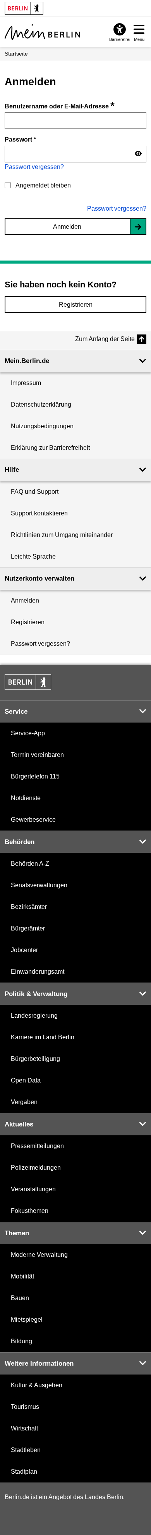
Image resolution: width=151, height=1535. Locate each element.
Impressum (26, 383)
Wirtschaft (24, 1428)
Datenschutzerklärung (41, 404)
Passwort (20, 139)
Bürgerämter (28, 928)
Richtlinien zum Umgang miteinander (62, 535)
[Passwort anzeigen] (138, 153)
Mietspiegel (27, 1319)
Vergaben (24, 1102)
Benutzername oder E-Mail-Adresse (60, 106)
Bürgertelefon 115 (35, 776)
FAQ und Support (34, 491)
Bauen (20, 1298)
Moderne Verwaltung (39, 1254)
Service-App (28, 733)
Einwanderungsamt (37, 971)
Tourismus (25, 1406)
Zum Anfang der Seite (105, 339)
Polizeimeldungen (36, 1167)
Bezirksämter (29, 906)
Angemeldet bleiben (43, 185)
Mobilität (22, 1276)
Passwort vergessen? (34, 167)
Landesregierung (34, 1015)
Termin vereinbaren (37, 754)
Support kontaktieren (39, 513)
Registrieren (76, 304)
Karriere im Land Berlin (42, 1037)
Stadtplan (24, 1471)
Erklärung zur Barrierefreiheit (50, 447)
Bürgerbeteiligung (35, 1058)
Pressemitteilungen (37, 1146)
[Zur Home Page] (42, 32)
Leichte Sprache (33, 556)
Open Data (26, 1080)
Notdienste (26, 798)
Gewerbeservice (33, 819)
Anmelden (67, 226)
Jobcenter (24, 950)
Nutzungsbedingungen (42, 426)
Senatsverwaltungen (39, 885)
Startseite (16, 54)
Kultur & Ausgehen (36, 1385)
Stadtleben (26, 1450)
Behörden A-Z (30, 863)
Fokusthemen (29, 1210)
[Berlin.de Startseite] (28, 682)
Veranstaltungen (33, 1189)
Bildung (21, 1341)
